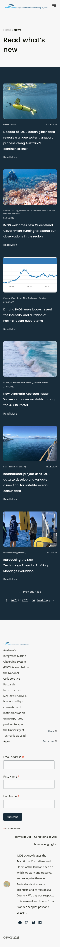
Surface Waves (41, 382)
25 (15, 600)
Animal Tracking (10, 210)
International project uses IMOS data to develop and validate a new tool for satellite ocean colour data (26, 482)
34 (33, 600)
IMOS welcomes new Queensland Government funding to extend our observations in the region (29, 230)
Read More (10, 157)
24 (12, 600)
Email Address (13, 757)
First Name (11, 776)
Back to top (48, 741)
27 (23, 600)
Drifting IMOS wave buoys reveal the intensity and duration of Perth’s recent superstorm (27, 315)
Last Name (11, 796)
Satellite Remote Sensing (21, 382)
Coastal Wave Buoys (12, 298)
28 (26, 600)
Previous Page (30, 591)
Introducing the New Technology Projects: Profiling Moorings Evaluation (25, 565)
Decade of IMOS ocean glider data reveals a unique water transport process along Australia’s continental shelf (29, 140)
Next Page (45, 600)
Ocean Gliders (9, 124)
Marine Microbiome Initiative (32, 210)
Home (7, 30)
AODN (6, 382)
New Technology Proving (34, 298)
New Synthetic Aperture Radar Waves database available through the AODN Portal (29, 399)
